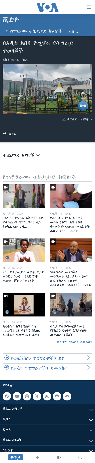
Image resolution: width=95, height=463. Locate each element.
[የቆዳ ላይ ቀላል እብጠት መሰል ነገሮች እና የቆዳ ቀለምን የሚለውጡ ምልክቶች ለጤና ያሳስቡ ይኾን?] (71, 196)
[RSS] (47, 396)
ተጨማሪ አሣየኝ (19, 155)
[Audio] (37, 457)
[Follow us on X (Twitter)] (37, 396)
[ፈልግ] (80, 457)
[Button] (9, 135)
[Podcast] (57, 396)
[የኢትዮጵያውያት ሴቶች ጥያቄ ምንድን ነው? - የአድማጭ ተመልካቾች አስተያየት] (24, 250)
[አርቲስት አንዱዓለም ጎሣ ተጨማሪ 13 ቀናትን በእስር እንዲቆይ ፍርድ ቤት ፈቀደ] (24, 304)
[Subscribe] (67, 396)
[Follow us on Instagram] (27, 396)
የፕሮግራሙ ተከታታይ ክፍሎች (34, 31)
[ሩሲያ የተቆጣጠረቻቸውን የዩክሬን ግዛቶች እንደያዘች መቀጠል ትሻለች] (71, 304)
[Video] (59, 457)
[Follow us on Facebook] (7, 396)
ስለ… (73, 31)
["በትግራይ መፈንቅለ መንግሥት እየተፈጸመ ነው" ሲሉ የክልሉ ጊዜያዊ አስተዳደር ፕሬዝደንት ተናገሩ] (71, 250)
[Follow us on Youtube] (17, 396)
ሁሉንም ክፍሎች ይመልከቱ (74, 342)
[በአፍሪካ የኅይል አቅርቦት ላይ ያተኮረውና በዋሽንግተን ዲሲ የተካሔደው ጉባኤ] (24, 196)
